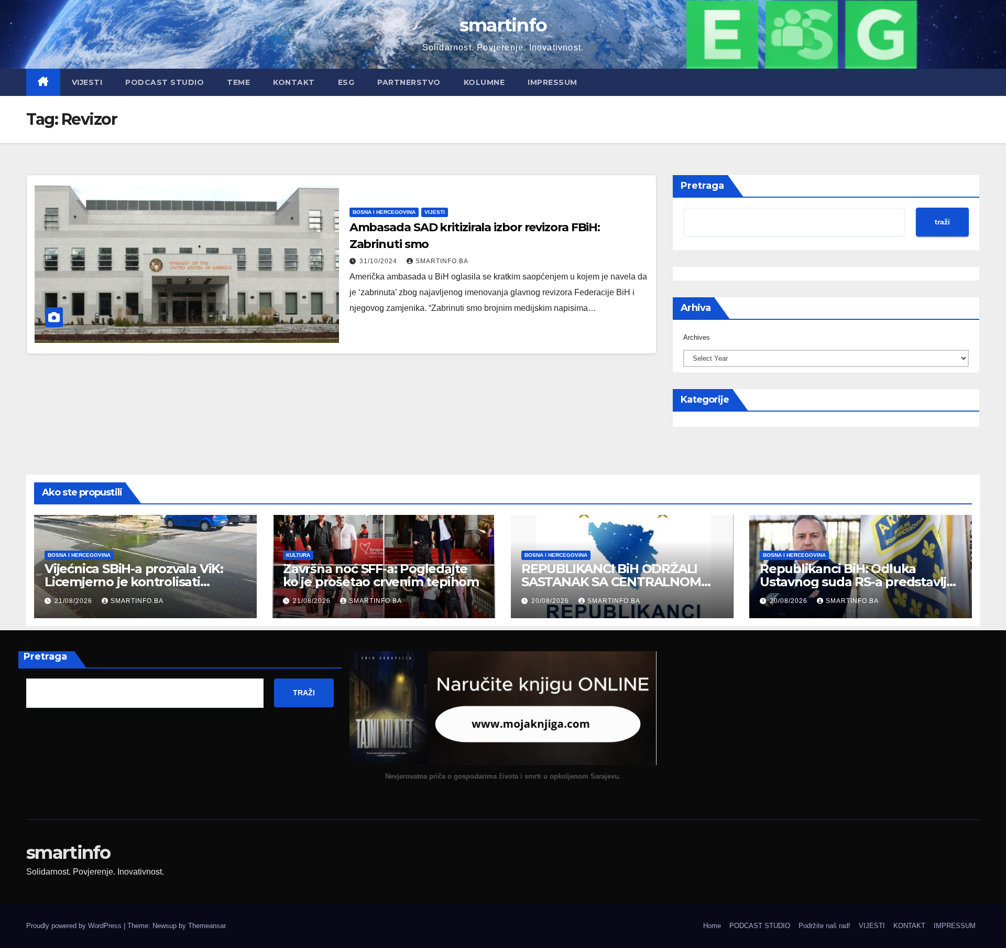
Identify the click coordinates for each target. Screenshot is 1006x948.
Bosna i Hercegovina (384, 212)
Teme (238, 82)
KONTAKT (294, 82)
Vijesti (434, 212)
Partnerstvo (409, 82)
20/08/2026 (551, 601)
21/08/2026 (74, 601)
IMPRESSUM (552, 82)
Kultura (298, 555)
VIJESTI (87, 82)
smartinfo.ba (441, 261)
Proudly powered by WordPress (75, 926)
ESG (346, 82)
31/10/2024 (379, 261)
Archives (696, 337)
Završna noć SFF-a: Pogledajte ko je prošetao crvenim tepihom (381, 575)
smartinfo (503, 25)
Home (712, 926)
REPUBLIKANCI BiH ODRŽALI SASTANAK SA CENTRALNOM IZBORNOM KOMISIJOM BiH (611, 581)
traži (942, 222)
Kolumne (484, 82)
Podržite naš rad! (824, 926)
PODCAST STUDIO (164, 82)
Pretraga (702, 185)
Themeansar (206, 926)
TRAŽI (304, 692)
